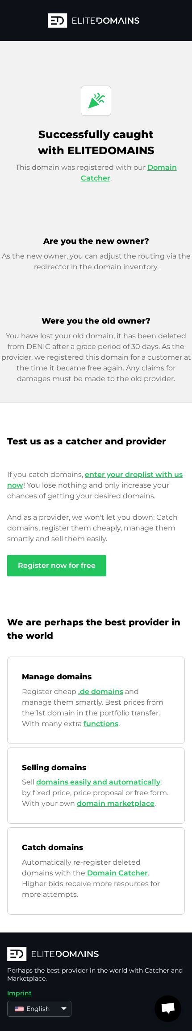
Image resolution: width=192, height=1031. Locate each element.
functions (100, 723)
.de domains (100, 691)
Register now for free (57, 565)
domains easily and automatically (98, 782)
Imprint (19, 993)
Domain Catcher (117, 873)
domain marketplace (115, 803)
